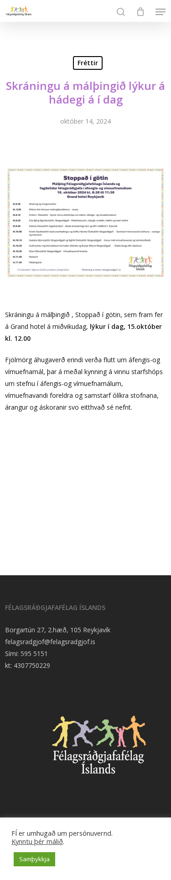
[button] (160, 11)
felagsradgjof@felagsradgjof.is (50, 641)
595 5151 (34, 653)
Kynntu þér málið (37, 841)
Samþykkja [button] (34, 859)
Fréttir (88, 62)
